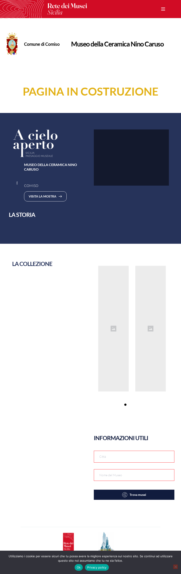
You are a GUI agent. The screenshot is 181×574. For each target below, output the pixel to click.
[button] (163, 9)
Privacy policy (97, 567)
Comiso (52, 44)
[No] (175, 567)
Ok (79, 567)
